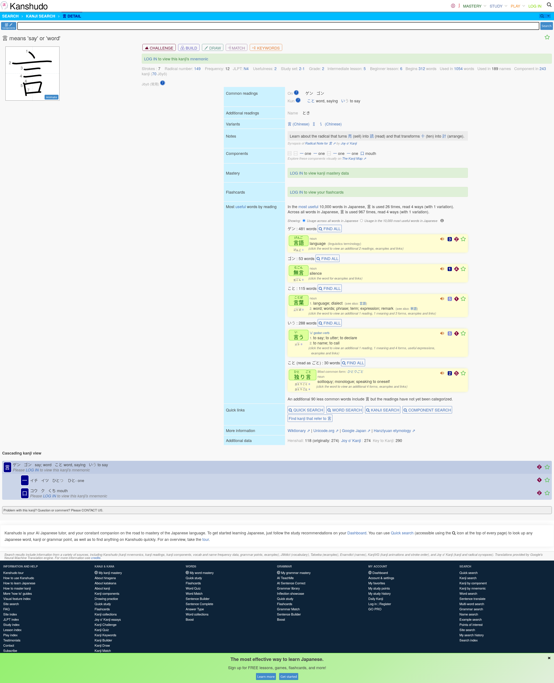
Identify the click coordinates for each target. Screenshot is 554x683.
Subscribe (10, 650)
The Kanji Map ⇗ (354, 158)
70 (154, 73)
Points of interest (471, 624)
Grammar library (288, 588)
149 (197, 68)
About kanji (102, 588)
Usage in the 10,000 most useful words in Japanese (400, 220)
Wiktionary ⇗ (299, 430)
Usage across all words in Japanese (332, 220)
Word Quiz (193, 588)
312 (422, 68)
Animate (51, 97)
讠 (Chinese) (331, 124)
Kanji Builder (103, 640)
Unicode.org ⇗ (326, 430)
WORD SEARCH (346, 410)
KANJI (40, 16)
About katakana (105, 583)
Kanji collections (106, 614)
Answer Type (195, 609)
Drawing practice (106, 598)
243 (543, 68)
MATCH (238, 48)
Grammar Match (288, 609)
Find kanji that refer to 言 (310, 418)
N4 (246, 68)
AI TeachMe (285, 577)
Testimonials (11, 640)
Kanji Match (103, 650)
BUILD (191, 48)
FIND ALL (331, 228)
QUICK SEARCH (307, 410)
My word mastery (201, 572)
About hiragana (105, 577)
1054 (458, 68)
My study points (379, 588)
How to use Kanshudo (18, 577)
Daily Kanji (375, 598)
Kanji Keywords (105, 635)
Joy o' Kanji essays (108, 619)
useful (240, 206)
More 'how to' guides (17, 593)
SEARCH (10, 16)
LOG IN (534, 6)
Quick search (402, 532)
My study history (379, 593)
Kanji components (107, 593)
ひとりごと (355, 371)
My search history (471, 635)
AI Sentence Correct (291, 583)
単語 (413, 308)
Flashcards (102, 609)
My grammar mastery (295, 572)
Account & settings (381, 577)
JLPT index (11, 619)
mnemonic (199, 58)
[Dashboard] (453, 6)
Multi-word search (471, 603)
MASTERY (472, 6)
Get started (288, 676)
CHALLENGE (161, 48)
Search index (468, 640)
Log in (372, 603)
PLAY (515, 6)
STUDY (496, 6)
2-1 (302, 68)
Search (547, 26)
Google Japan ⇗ (356, 430)
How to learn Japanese (19, 583)
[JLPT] (459, 6)
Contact (8, 645)
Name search (468, 614)
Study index (11, 624)
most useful (308, 206)
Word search (468, 593)
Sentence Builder (197, 598)
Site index (10, 614)
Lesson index (12, 629)
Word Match (194, 593)
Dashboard (356, 532)
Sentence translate (472, 598)
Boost (190, 619)
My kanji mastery (110, 572)
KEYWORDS (268, 48)
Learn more (266, 676)
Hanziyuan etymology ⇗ (394, 430)
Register (385, 603)
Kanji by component (473, 583)
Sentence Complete (199, 603)
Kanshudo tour (13, 572)
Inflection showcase (290, 593)
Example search (470, 619)
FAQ (6, 609)
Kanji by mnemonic (472, 588)
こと (311, 100)
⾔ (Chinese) (298, 124)
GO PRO (375, 609)
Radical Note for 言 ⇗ (320, 143)
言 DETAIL (72, 16)
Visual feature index (17, 598)
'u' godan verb (319, 332)
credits (96, 557)
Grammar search (471, 609)
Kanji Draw (102, 645)
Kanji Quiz (102, 629)
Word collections (197, 614)
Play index (10, 635)
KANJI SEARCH (384, 410)
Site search (11, 603)
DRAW (214, 48)
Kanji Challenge (105, 624)
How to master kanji (17, 588)
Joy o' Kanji (349, 143)
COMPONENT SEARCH (429, 410)
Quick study (103, 603)
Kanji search (468, 577)
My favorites (376, 583)
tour (205, 539)
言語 (362, 303)
